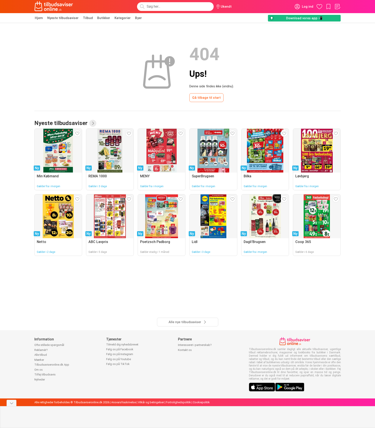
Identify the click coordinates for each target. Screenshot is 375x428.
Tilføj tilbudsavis (45, 374)
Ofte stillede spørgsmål (49, 345)
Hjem (39, 18)
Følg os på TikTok (118, 364)
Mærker (39, 359)
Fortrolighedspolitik (178, 402)
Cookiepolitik (201, 402)
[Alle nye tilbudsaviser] (92, 123)
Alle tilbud (40, 354)
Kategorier (122, 18)
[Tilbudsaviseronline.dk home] (53, 6)
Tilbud (88, 18)
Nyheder (39, 379)
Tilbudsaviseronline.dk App (51, 364)
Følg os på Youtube (118, 359)
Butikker (103, 18)
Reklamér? (41, 350)
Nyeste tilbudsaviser (63, 18)
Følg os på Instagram (119, 354)
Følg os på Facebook (119, 349)
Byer (138, 18)
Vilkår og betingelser (151, 402)
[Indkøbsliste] (337, 6)
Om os (38, 369)
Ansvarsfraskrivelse (123, 402)
